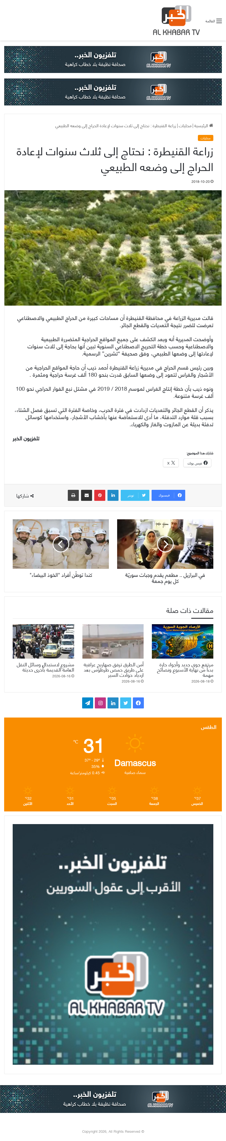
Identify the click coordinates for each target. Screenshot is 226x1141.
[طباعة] (73, 495)
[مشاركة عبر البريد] (86, 495)
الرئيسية (201, 125)
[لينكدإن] (113, 495)
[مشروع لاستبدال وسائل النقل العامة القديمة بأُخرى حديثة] (43, 641)
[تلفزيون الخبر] (175, 20)
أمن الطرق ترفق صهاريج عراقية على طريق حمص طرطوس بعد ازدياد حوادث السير (114, 669)
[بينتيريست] (99, 495)
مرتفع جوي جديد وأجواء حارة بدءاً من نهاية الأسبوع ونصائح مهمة (185, 669)
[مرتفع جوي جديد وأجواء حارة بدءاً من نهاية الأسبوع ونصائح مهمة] (182, 641)
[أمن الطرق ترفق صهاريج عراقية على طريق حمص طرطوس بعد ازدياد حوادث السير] (113, 641)
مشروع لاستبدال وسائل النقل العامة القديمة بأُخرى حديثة (45, 666)
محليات (185, 125)
